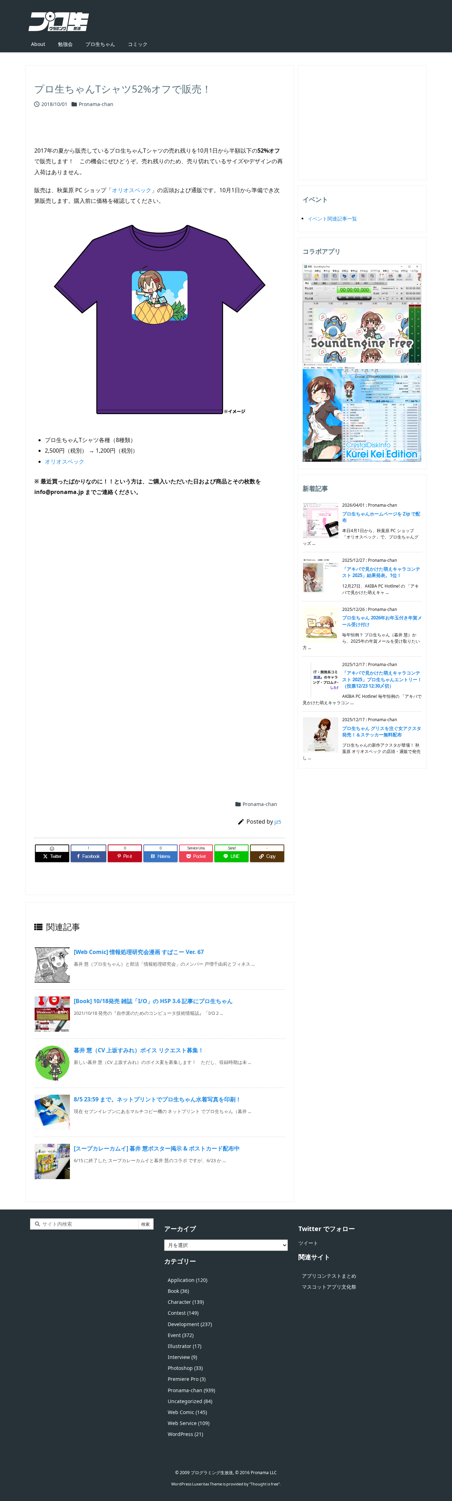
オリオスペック (131, 190)
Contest (183, 1312)
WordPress (185, 1434)
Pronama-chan (96, 104)
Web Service (188, 1423)
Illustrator (184, 1346)
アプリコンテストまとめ (329, 1275)
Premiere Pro (187, 1379)
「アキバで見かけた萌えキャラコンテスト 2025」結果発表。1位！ (381, 572)
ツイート (308, 1243)
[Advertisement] (159, 587)
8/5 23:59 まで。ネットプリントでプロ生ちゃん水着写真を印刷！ (157, 1099)
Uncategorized (190, 1401)
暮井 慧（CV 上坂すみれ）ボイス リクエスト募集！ (139, 1050)
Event (181, 1335)
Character (186, 1302)
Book (178, 1291)
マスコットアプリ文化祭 (329, 1286)
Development (190, 1324)
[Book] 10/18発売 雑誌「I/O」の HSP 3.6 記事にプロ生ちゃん (153, 1001)
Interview (182, 1357)
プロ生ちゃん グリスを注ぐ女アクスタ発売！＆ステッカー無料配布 (381, 731)
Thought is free (264, 1484)
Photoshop (185, 1368)
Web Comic (187, 1412)
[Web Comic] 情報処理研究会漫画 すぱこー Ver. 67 (139, 952)
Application (187, 1280)
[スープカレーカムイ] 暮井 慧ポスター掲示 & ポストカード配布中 (157, 1148)
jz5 (277, 821)
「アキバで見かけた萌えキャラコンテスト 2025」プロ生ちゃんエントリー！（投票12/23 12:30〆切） (382, 679)
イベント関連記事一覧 (332, 218)
